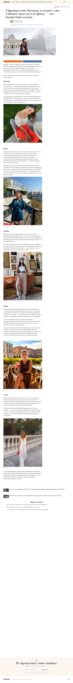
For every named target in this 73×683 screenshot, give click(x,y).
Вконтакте (65, 7)
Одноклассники (68, 7)
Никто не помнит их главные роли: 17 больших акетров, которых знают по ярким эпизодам (26, 504)
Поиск (64, 2)
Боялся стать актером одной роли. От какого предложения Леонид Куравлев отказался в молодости (37, 489)
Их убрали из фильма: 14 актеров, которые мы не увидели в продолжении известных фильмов (27, 509)
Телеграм (62, 7)
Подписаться (45, 669)
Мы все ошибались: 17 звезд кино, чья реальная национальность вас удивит (23, 507)
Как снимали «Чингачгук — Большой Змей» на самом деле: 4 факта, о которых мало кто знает (35, 495)
